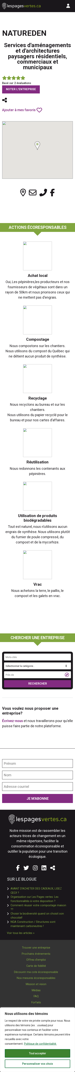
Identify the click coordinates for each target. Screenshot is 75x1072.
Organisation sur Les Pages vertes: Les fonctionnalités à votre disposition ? (39, 899)
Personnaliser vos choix (37, 1063)
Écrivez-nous (12, 721)
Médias (36, 990)
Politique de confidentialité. (40, 1043)
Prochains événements (36, 953)
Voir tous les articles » (20, 933)
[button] (4, 100)
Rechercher (37, 683)
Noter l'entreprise (21, 89)
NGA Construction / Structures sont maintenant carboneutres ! (39, 924)
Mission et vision (36, 984)
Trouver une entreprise (36, 947)
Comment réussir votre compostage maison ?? (39, 907)
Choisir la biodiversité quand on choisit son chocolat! (39, 916)
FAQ (36, 996)
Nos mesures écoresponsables (36, 978)
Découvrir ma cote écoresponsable (36, 972)
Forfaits (36, 1002)
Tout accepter (37, 1053)
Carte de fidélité (36, 966)
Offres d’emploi (36, 959)
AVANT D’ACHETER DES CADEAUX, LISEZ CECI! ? (39, 891)
